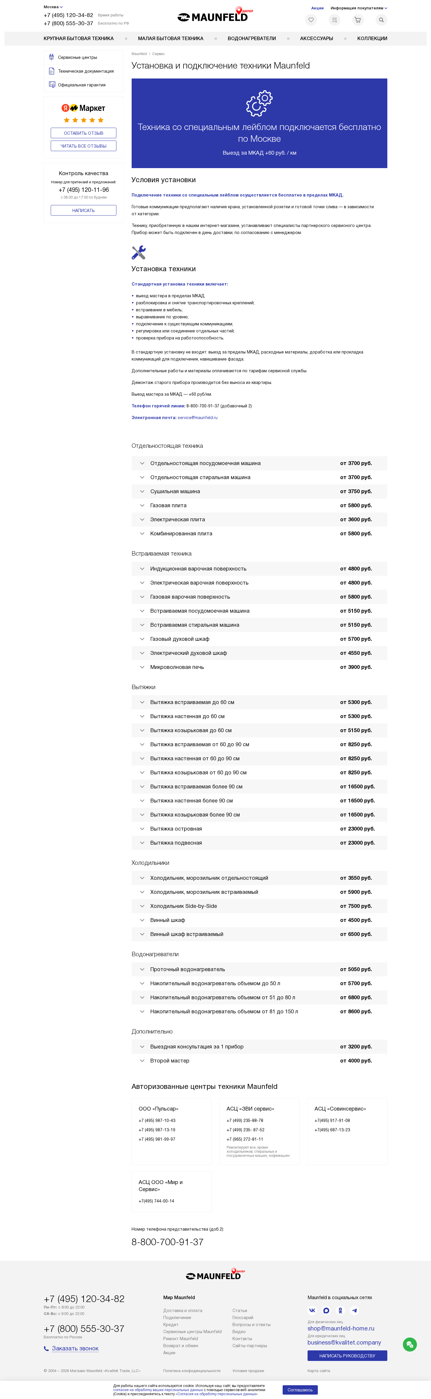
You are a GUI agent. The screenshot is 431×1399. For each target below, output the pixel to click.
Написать (83, 210)
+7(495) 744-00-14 (156, 1201)
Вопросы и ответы (252, 1324)
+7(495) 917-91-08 (332, 1120)
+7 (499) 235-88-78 (245, 1120)
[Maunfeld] (215, 15)
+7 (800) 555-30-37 (68, 23)
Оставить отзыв (83, 133)
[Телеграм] (354, 1310)
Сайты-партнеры (250, 1345)
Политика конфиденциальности (191, 1371)
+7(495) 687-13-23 (332, 1130)
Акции (317, 8)
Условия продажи (248, 1371)
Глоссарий (243, 1317)
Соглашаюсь (300, 1390)
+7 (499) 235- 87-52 (245, 1130)
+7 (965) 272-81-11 (245, 1139)
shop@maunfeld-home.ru (341, 1328)
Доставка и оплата (182, 1310)
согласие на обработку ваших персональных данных (158, 1390)
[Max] (326, 1310)
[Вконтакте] (312, 1310)
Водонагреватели (252, 38)
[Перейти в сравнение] (334, 20)
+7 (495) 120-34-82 (68, 15)
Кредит (171, 1324)
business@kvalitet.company (344, 1342)
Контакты (242, 1338)
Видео (239, 1331)
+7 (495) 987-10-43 (157, 1120)
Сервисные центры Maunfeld (192, 1331)
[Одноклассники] (340, 1310)
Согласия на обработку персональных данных (216, 1394)
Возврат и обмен (180, 1345)
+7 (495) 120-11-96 (84, 190)
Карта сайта (319, 1371)
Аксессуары (316, 38)
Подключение (177, 1317)
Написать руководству (347, 1356)
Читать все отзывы (83, 146)
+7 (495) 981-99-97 (157, 1139)
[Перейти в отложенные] (311, 20)
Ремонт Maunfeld (180, 1338)
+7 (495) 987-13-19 (157, 1130)
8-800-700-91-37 (168, 1242)
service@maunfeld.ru (198, 417)
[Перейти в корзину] (358, 20)
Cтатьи (240, 1310)
